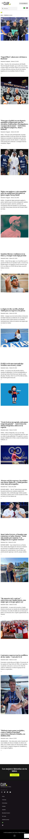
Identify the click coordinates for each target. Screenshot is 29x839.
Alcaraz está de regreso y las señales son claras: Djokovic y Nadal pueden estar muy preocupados (14, 482)
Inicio (3, 796)
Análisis (3, 806)
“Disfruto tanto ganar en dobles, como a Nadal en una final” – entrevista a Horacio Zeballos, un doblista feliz (13, 733)
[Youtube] (10, 792)
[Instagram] (2, 792)
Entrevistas (4, 803)
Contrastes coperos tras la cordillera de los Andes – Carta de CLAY (14, 656)
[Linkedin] (7, 792)
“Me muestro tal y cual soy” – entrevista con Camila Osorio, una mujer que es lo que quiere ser (13, 600)
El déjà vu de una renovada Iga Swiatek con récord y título (12, 364)
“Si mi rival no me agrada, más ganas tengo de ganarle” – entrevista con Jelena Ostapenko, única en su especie (14, 424)
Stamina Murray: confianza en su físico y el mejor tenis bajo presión (13, 255)
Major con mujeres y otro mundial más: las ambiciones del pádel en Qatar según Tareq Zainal (13, 193)
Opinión (4, 809)
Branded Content (6, 813)
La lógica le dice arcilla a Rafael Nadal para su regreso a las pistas (13, 310)
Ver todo (4, 816)
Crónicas (4, 799)
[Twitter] (5, 792)
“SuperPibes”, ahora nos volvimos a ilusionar (14, 58)
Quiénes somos (5, 819)
